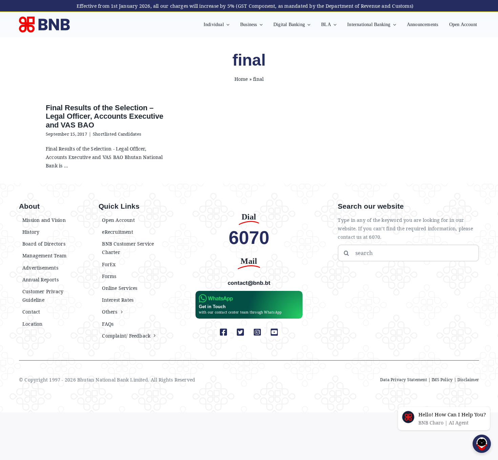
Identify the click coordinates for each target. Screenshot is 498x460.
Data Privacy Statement (403, 380)
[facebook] (223, 332)
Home (241, 79)
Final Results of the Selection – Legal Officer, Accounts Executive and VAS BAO (104, 116)
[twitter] (240, 332)
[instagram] (257, 332)
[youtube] (274, 332)
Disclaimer (468, 380)
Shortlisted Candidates (117, 134)
